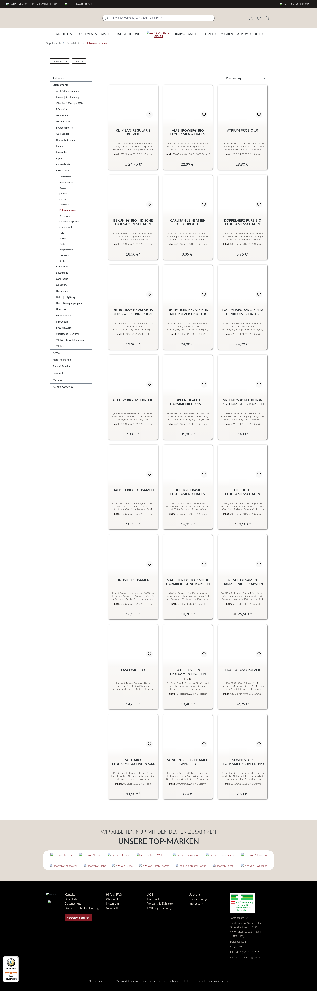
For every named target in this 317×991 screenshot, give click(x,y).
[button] (304, 971)
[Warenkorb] (267, 18)
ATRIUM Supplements (67, 91)
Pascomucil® (133, 670)
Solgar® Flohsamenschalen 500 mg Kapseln (133, 762)
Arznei (56, 353)
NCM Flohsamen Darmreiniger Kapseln (242, 582)
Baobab (62, 188)
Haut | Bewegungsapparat (69, 303)
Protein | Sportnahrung (67, 97)
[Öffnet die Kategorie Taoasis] (119, 855)
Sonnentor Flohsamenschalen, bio (242, 762)
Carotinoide (62, 279)
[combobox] (162, 18)
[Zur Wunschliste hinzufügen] (149, 114)
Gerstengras (64, 216)
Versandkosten (148, 981)
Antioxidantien (63, 164)
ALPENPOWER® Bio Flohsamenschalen (187, 132)
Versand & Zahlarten (160, 903)
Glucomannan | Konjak (69, 222)
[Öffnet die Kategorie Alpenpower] (63, 866)
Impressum (196, 903)
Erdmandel (64, 205)
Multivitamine (63, 116)
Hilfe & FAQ (114, 894)
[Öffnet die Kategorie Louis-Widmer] (151, 855)
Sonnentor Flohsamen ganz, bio (188, 762)
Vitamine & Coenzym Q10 (69, 103)
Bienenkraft (62, 267)
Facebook (153, 899)
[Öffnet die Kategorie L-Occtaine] (254, 866)
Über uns (195, 894)
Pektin (62, 244)
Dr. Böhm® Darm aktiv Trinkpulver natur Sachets (242, 312)
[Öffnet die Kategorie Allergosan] (254, 855)
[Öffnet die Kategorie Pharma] (154, 866)
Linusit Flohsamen (133, 580)
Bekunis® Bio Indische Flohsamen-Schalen (133, 222)
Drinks (62, 261)
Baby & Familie (61, 366)
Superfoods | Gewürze (67, 334)
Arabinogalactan (66, 182)
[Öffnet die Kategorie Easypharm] (186, 855)
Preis (77, 61)
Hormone (61, 309)
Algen (59, 158)
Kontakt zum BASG (240, 918)
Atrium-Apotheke (63, 386)
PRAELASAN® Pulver (242, 670)
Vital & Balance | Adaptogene (71, 340)
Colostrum (61, 285)
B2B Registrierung (159, 908)
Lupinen (63, 239)
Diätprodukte (63, 291)
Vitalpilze (60, 346)
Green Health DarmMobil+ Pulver (188, 402)
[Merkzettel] (259, 18)
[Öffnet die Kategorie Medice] (61, 855)
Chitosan (63, 199)
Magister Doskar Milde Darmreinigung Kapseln (188, 582)
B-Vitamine (61, 109)
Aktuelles (58, 78)
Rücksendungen (199, 899)
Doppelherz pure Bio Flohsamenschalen (242, 222)
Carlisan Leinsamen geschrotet (188, 222)
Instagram (112, 903)
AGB (150, 894)
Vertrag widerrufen (78, 917)
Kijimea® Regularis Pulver (133, 132)
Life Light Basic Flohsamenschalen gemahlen (187, 492)
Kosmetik (58, 373)
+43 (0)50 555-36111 (247, 952)
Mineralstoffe (63, 122)
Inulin (61, 233)
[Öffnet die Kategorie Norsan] (90, 855)
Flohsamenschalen (67, 210)
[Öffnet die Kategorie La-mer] (223, 866)
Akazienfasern (65, 177)
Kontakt (70, 894)
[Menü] (17, 958)
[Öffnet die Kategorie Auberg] (95, 866)
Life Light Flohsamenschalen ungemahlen (242, 492)
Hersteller (57, 61)
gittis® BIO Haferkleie (133, 400)
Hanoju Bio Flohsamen (133, 490)
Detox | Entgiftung (65, 297)
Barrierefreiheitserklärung (82, 908)
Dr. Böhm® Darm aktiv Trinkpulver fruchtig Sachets (187, 312)
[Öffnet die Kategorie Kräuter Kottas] (191, 866)
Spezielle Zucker (64, 328)
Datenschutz (73, 903)
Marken (57, 380)
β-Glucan (63, 194)
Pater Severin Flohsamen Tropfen (188, 672)
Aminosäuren (63, 134)
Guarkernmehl (65, 227)
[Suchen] (106, 18)
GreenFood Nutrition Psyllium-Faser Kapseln (243, 402)
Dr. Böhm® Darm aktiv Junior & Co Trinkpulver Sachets (133, 312)
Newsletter (113, 908)
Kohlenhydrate (63, 316)
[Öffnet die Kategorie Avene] (122, 866)
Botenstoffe (62, 273)
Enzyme (60, 146)
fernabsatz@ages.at (250, 957)
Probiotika (61, 152)
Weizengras (64, 255)
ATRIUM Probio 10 (242, 130)
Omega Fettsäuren (65, 140)
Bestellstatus (73, 899)
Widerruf (112, 899)
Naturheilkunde (62, 359)
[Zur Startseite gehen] (158, 35)
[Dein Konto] (251, 18)
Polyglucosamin (66, 250)
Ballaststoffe (62, 171)
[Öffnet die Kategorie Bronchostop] (220, 855)
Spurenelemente (64, 128)
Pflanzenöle (62, 322)
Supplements (60, 85)
